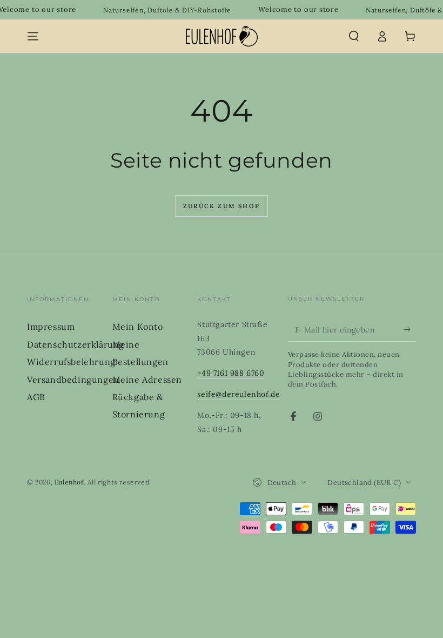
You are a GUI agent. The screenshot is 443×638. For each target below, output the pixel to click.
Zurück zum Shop (221, 206)
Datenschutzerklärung (75, 344)
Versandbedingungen (73, 379)
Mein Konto (137, 326)
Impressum (51, 326)
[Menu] (33, 36)
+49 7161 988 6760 (230, 373)
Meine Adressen (147, 379)
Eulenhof (69, 482)
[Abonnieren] (410, 329)
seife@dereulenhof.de (238, 394)
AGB (36, 396)
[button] (354, 36)
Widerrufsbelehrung (71, 361)
